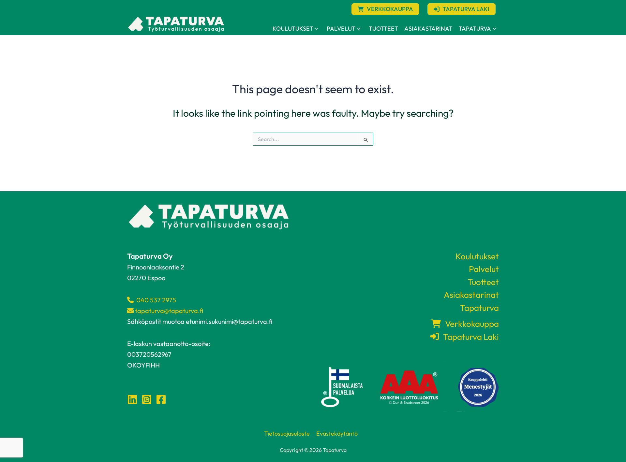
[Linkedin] (132, 399)
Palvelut (341, 28)
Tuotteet (383, 28)
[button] (385, 9)
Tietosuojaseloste (287, 433)
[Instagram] (147, 399)
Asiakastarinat (428, 28)
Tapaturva (475, 28)
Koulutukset (293, 28)
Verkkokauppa (470, 323)
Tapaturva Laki (469, 336)
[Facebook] (161, 399)
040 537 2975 (155, 300)
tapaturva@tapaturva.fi (168, 311)
